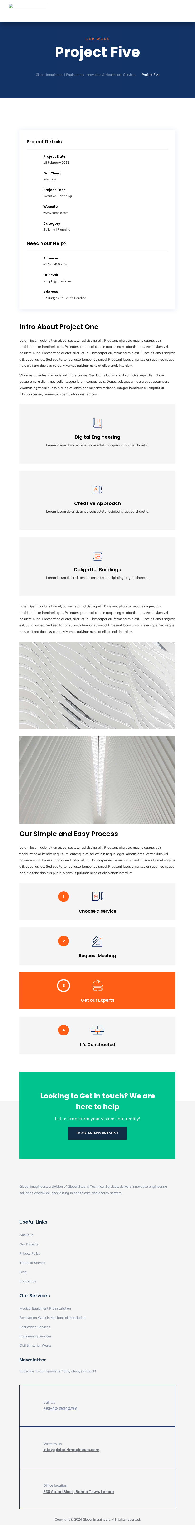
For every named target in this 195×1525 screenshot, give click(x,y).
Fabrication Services (35, 1327)
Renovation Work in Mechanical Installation (52, 1317)
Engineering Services (36, 1336)
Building (49, 229)
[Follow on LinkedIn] (23, 1207)
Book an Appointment (97, 1133)
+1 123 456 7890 (55, 264)
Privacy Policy (30, 1253)
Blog (23, 1272)
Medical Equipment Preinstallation (45, 1308)
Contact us (28, 1281)
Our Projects (29, 1244)
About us (26, 1235)
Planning (65, 196)
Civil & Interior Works (36, 1345)
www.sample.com (55, 212)
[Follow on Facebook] (33, 1207)
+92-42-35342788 (60, 1408)
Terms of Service (32, 1263)
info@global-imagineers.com (71, 1449)
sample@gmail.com (57, 281)
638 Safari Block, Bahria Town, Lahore (78, 1491)
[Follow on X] (42, 1207)
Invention (50, 196)
